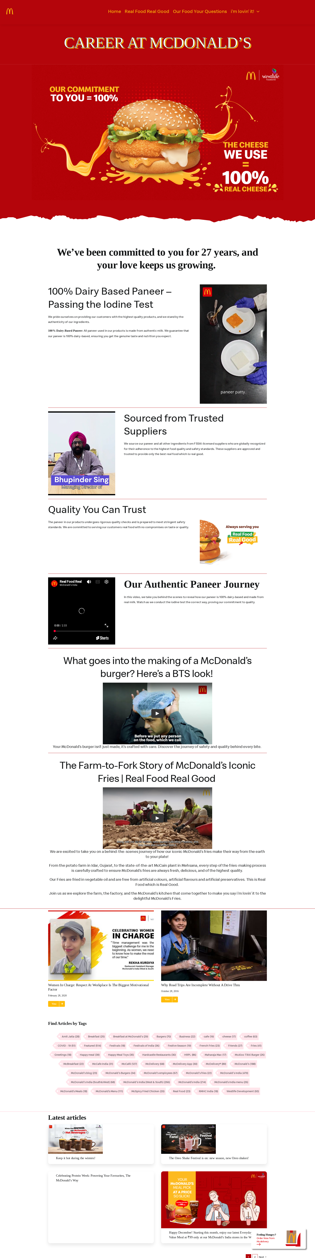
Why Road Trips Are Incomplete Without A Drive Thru (200, 985)
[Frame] (10, 9)
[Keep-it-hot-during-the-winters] (75, 1126)
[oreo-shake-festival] (188, 1126)
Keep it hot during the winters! (75, 1158)
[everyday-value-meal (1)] (214, 1173)
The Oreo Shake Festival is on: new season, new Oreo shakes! (209, 1158)
